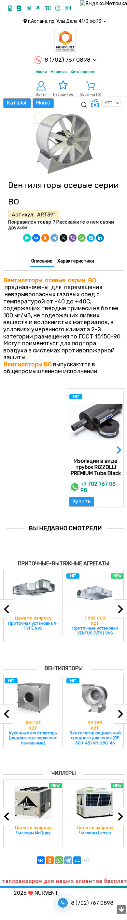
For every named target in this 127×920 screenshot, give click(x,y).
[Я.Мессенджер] (27, 238)
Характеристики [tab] (75, 261)
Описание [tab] (41, 261)
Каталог (17, 103)
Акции (41, 72)
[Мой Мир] (77, 860)
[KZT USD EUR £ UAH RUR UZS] (105, 103)
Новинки (59, 72)
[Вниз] (121, 910)
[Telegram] (54, 238)
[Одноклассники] (45, 238)
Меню (43, 103)
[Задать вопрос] (58, 8)
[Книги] (19, 8)
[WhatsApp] (82, 238)
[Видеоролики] (10, 8)
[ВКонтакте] (36, 238)
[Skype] (91, 238)
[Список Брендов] (38, 8)
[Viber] (73, 238)
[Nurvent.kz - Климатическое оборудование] (65, 41)
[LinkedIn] (100, 238)
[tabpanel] (63, 323)
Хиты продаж (83, 72)
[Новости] (29, 8)
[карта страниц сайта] (48, 8)
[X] (63, 238)
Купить (82, 501)
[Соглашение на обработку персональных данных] (68, 8)
